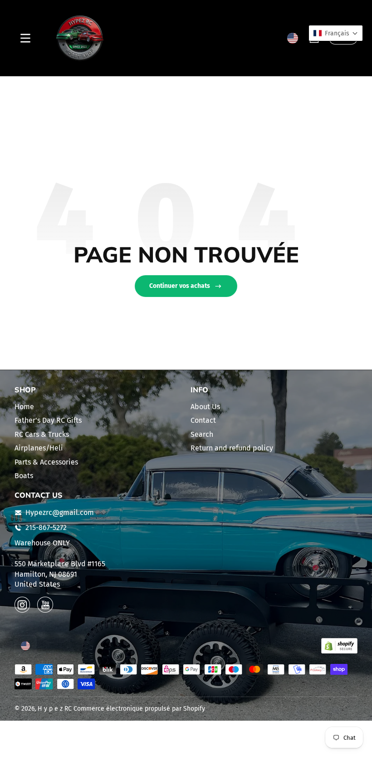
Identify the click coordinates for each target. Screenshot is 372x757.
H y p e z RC (55, 708)
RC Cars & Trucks (42, 434)
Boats (24, 475)
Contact (203, 420)
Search (202, 434)
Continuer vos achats (179, 286)
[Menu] (25, 38)
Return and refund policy (232, 448)
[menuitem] (98, 407)
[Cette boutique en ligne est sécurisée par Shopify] (339, 646)
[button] (292, 38)
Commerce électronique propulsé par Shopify (139, 708)
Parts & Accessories (46, 462)
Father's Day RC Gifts (48, 420)
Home (24, 406)
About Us (205, 406)
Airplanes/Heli (39, 448)
